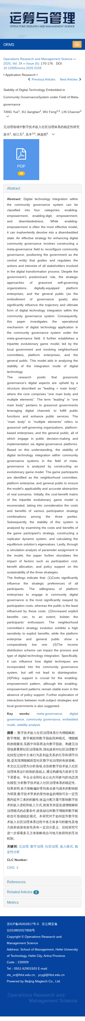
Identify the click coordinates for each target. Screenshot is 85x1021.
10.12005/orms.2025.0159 (22, 68)
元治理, (24, 846)
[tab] (42, 188)
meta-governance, (53, 713)
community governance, (44, 719)
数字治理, (37, 846)
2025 (7, 63)
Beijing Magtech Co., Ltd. (43, 981)
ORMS (8, 45)
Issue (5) (32, 63)
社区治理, (52, 846)
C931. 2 (12, 867)
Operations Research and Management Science (38, 59)
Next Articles (69, 79)
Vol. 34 (17, 63)
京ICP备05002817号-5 (23, 924)
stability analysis (28, 725)
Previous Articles (43, 79)
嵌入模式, (67, 846)
